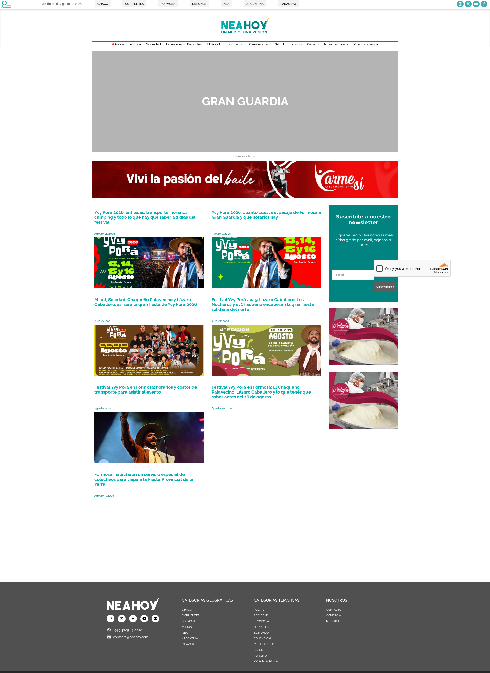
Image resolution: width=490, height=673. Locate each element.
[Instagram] (460, 4)
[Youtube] (476, 4)
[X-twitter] (468, 4)
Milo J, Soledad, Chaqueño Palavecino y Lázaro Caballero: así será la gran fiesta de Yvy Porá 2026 (145, 302)
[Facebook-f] (484, 4)
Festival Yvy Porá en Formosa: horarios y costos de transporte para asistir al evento (145, 390)
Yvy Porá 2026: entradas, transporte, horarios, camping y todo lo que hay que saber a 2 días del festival (144, 217)
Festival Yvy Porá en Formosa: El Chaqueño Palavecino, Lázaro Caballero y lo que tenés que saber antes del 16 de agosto (261, 392)
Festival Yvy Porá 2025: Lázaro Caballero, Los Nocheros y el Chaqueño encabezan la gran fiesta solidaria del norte (263, 304)
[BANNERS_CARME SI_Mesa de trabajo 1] (245, 196)
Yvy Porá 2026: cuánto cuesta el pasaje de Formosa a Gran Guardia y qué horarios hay (266, 215)
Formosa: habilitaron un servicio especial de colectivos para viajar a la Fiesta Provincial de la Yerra (143, 479)
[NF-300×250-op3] (363, 363)
